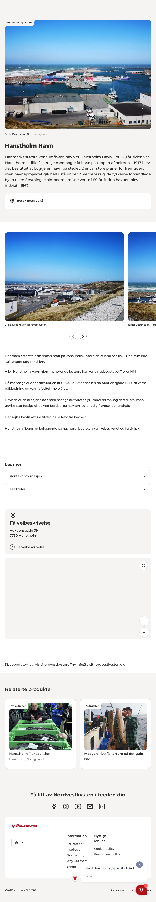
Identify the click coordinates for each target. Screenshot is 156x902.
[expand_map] (143, 565)
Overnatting (76, 855)
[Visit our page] (53, 806)
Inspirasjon (74, 849)
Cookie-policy (104, 849)
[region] (78, 598)
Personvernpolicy (107, 854)
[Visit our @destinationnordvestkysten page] (77, 806)
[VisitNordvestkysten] (24, 826)
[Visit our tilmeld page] (89, 806)
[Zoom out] (144, 632)
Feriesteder (75, 844)
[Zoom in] (144, 621)
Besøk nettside (28, 200)
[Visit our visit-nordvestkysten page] (101, 806)
